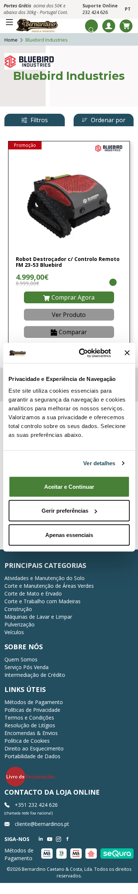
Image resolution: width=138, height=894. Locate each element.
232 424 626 (95, 12)
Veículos (14, 632)
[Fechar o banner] (127, 353)
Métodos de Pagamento (33, 702)
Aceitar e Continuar (69, 486)
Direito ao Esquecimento (34, 748)
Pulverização (19, 624)
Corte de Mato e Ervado (33, 593)
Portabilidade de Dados (32, 756)
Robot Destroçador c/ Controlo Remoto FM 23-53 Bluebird (68, 262)
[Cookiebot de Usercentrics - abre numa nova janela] (82, 353)
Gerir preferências (65, 511)
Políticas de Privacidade (32, 709)
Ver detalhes (99, 463)
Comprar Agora (73, 297)
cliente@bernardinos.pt (41, 823)
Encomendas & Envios (31, 732)
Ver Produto (69, 315)
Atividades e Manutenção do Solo (44, 578)
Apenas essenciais (69, 534)
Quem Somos (21, 659)
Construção (18, 608)
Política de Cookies (27, 740)
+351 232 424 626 (35, 804)
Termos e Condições (29, 717)
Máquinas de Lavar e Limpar (38, 616)
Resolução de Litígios (29, 725)
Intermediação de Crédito (34, 674)
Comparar (73, 332)
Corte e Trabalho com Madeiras (42, 601)
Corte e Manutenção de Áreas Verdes (49, 585)
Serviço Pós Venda (26, 667)
